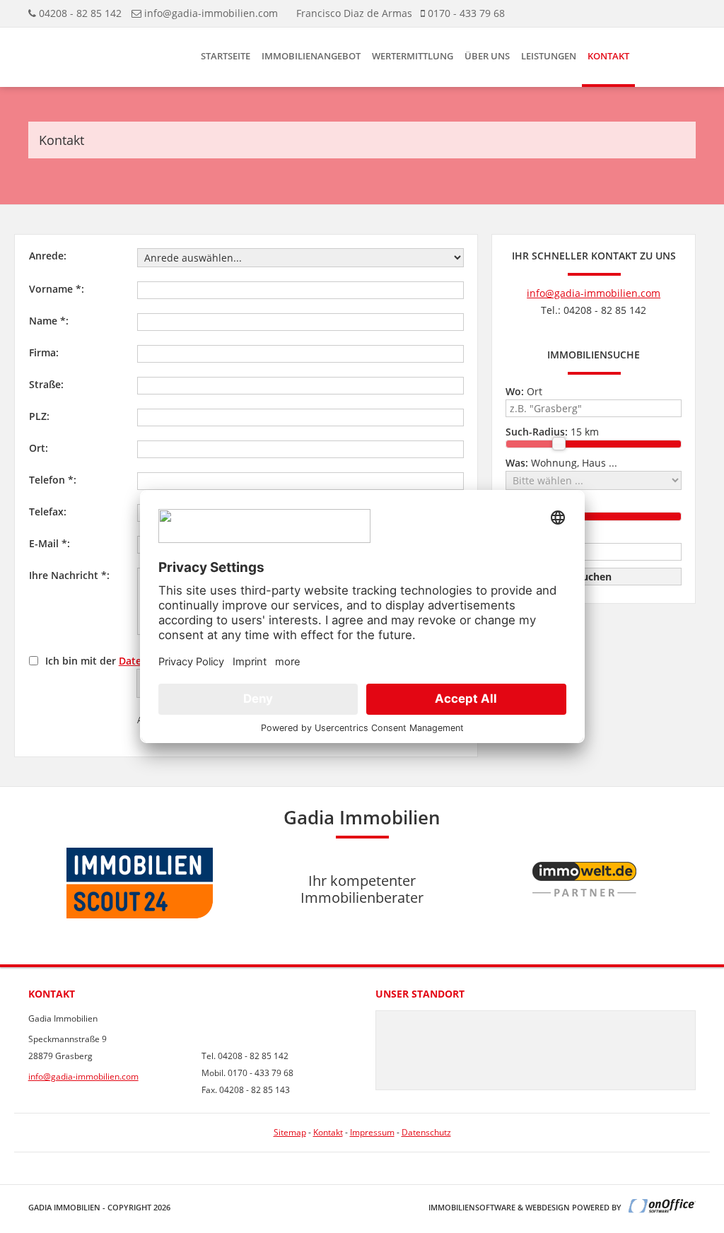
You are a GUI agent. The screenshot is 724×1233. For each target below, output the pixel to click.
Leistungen (548, 55)
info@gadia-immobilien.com (211, 13)
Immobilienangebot (311, 55)
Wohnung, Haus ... (561, 462)
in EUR (544, 535)
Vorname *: (56, 289)
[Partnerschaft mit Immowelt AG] (584, 926)
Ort (524, 391)
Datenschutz (426, 1132)
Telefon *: (52, 479)
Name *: (49, 320)
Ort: (38, 448)
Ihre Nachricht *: (69, 575)
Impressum (372, 1132)
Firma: (44, 352)
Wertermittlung (412, 55)
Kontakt (608, 55)
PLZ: (39, 416)
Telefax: (47, 511)
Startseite (225, 55)
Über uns (487, 55)
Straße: (46, 384)
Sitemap (290, 1132)
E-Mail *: (49, 543)
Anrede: (47, 255)
